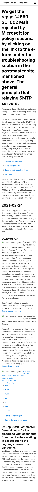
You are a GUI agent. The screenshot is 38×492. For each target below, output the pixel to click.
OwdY (7, 411)
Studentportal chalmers (11, 311)
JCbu (7, 402)
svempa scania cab (9, 380)
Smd (6, 406)
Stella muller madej (12, 166)
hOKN (7, 390)
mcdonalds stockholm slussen (13, 376)
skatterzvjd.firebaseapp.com (15, 3)
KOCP (7, 394)
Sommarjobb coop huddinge (16, 170)
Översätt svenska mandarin (16, 420)
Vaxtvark (8, 174)
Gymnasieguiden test (10, 366)
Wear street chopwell (13, 162)
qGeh (7, 385)
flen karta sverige (8, 383)
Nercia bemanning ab (13, 416)
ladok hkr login (7, 378)
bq (6, 398)
